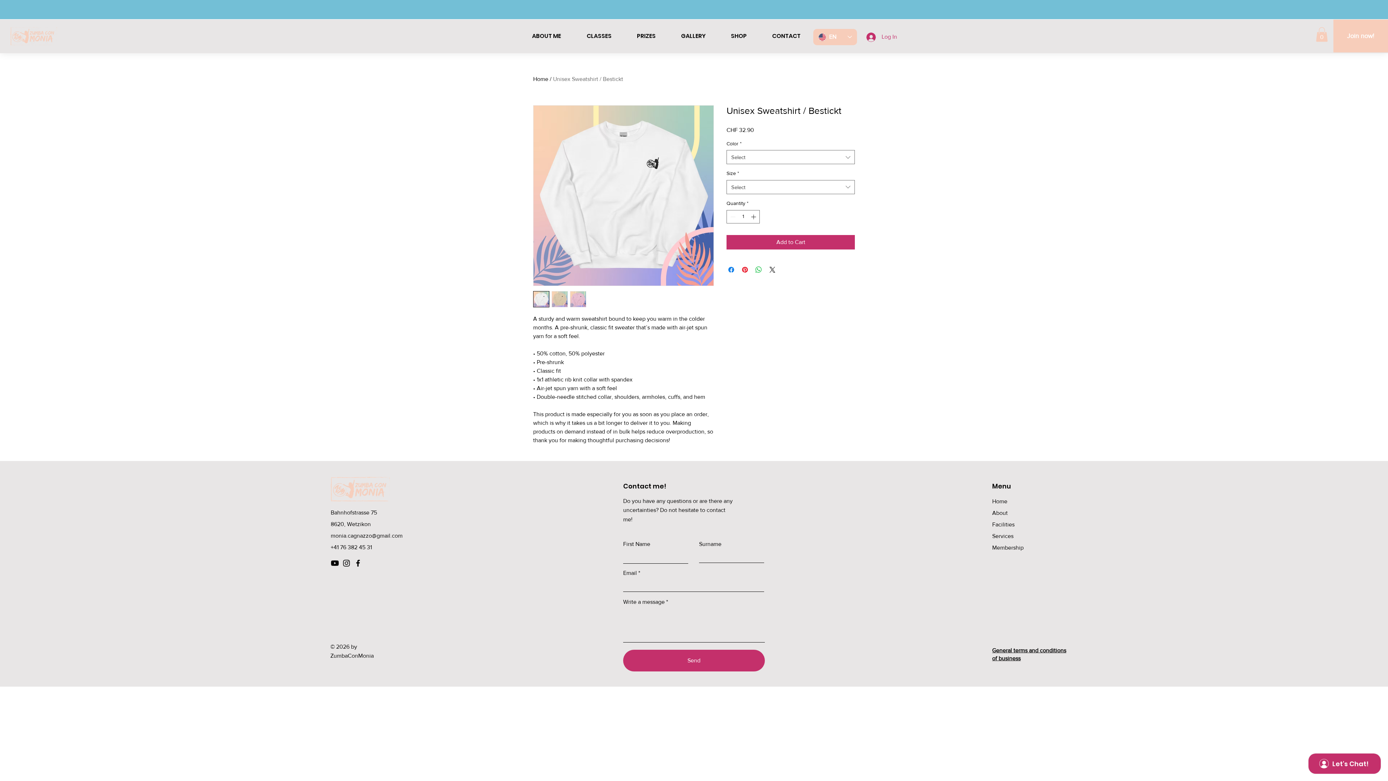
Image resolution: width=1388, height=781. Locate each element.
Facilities (1003, 524)
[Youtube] (334, 563)
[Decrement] (732, 216)
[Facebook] (358, 563)
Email (630, 573)
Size (733, 173)
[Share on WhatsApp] (758, 269)
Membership (1008, 548)
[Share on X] (772, 269)
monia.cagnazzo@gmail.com (367, 536)
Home (540, 79)
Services (1003, 536)
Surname (710, 544)
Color (734, 143)
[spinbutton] (743, 216)
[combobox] (791, 157)
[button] (1322, 34)
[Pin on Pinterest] (745, 269)
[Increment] (754, 216)
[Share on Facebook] (731, 269)
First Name (636, 544)
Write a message (644, 602)
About (1000, 513)
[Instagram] (346, 563)
